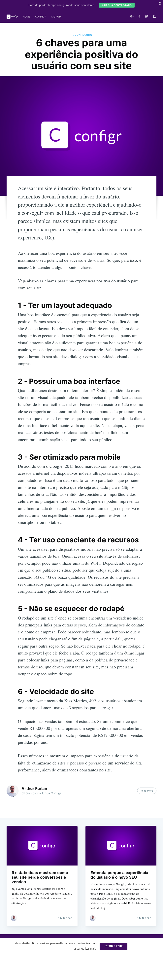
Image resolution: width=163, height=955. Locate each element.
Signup (56, 16)
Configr (41, 16)
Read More (147, 790)
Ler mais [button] (90, 948)
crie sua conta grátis (117, 5)
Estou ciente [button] (114, 946)
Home (26, 16)
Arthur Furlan (34, 788)
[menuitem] (26, 16)
